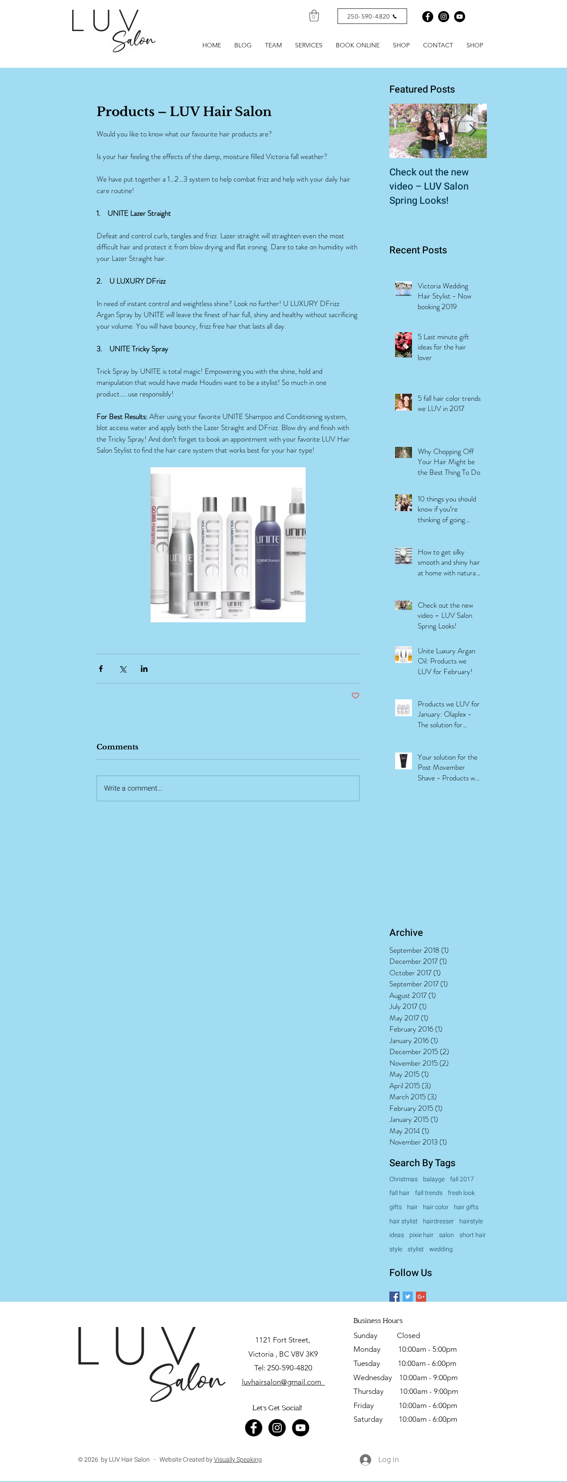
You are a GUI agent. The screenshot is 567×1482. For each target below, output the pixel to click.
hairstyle (471, 1221)
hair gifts (466, 1207)
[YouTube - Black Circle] (300, 1427)
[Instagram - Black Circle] (443, 16)
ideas (396, 1235)
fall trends (429, 1193)
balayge (434, 1179)
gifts (395, 1207)
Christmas (403, 1179)
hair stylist (403, 1221)
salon (446, 1235)
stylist (416, 1249)
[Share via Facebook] (101, 668)
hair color (436, 1207)
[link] (314, 15)
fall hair (399, 1193)
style (395, 1249)
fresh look (461, 1193)
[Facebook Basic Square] (394, 1297)
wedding (441, 1249)
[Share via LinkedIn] (144, 668)
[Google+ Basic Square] (421, 1297)
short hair (472, 1235)
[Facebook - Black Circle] (427, 16)
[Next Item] (473, 131)
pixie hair (421, 1235)
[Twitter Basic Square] (408, 1297)
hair (412, 1207)
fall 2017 (462, 1179)
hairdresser (438, 1221)
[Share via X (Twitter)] (122, 668)
